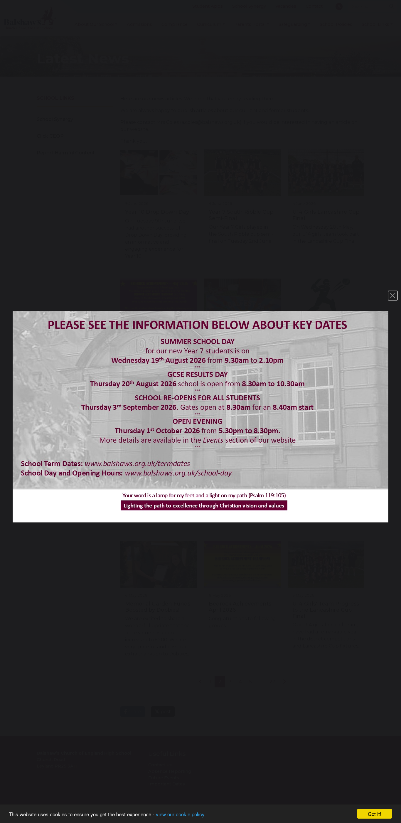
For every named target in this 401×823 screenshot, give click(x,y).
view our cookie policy (180, 814)
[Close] (393, 296)
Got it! (374, 813)
